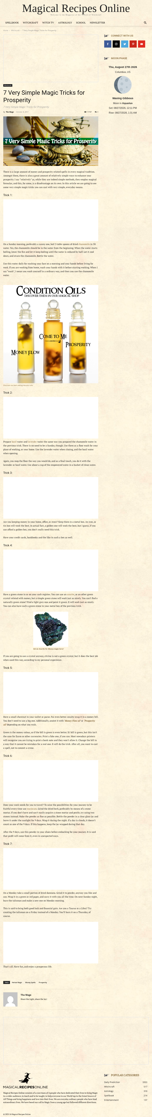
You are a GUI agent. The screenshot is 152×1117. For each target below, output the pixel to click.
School (81, 22)
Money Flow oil (72, 720)
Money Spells (30, 982)
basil (14, 441)
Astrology (65, 22)
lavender (32, 441)
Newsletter (97, 22)
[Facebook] (107, 44)
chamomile (84, 244)
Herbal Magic (17, 982)
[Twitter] (124, 44)
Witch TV (48, 22)
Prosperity (43, 982)
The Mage (10, 112)
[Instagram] (116, 44)
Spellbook (12, 22)
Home (5, 30)
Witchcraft (30, 22)
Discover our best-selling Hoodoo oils (18, 385)
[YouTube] (141, 44)
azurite (70, 594)
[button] (145, 23)
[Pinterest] (133, 44)
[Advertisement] (50, 220)
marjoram (32, 808)
